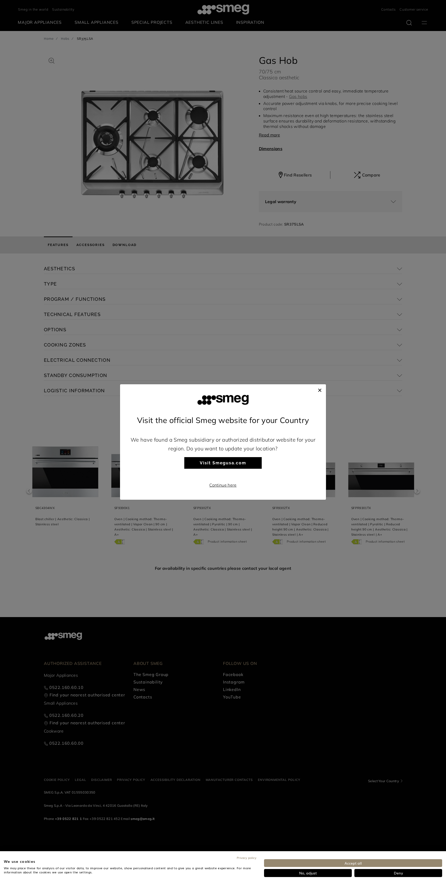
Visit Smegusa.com (223, 462)
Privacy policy (246, 857)
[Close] (320, 389)
